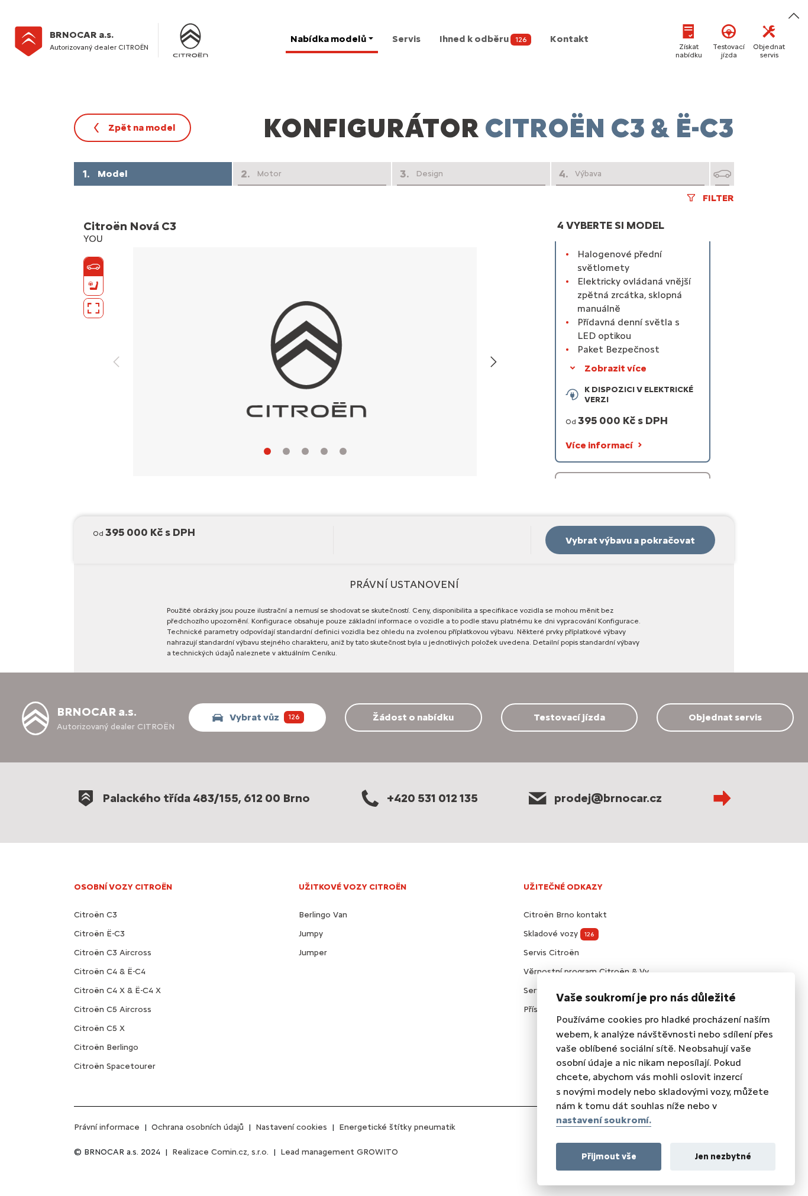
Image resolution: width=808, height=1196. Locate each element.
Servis (406, 38)
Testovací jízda (729, 51)
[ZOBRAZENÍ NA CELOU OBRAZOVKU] (93, 308)
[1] (267, 451)
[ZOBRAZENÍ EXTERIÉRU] (93, 266)
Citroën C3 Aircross (112, 953)
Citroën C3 (95, 915)
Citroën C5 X (99, 1028)
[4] (324, 451)
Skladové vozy (558, 934)
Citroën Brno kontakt (565, 915)
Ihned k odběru (482, 38)
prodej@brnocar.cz (608, 798)
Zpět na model (142, 127)
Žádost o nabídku (413, 717)
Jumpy (311, 934)
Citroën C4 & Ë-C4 (110, 972)
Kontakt (569, 38)
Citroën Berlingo (106, 1047)
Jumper (313, 953)
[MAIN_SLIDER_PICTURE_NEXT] (493, 362)
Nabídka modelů (328, 38)
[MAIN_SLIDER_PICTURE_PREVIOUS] (116, 362)
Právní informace (107, 1127)
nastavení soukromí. (603, 1120)
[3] (305, 451)
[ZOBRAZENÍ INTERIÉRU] (93, 285)
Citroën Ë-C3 (99, 934)
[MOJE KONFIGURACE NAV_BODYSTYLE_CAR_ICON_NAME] (722, 174)
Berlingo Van (323, 915)
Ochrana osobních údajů (197, 1127)
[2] (286, 451)
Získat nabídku (689, 51)
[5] (343, 451)
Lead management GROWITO (339, 1152)
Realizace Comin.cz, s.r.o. (220, 1152)
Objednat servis (769, 51)
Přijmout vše (608, 1155)
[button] (632, 329)
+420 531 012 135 (432, 798)
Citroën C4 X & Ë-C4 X (117, 990)
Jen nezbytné (723, 1155)
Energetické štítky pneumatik (397, 1127)
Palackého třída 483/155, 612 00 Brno (206, 798)
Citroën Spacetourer (115, 1066)
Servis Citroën (551, 953)
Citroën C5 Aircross (112, 1009)
